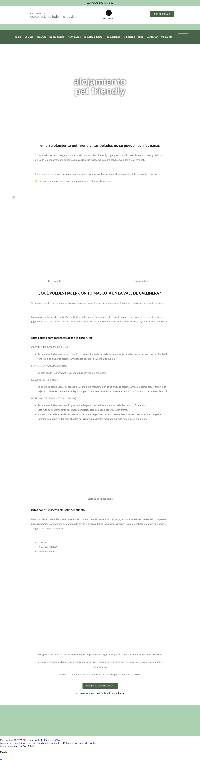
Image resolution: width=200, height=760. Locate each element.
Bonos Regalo (56, 37)
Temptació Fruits (93, 37)
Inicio (18, 37)
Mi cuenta (166, 37)
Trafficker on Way (50, 740)
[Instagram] (5, 737)
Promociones (113, 37)
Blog (140, 37)
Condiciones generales (49, 743)
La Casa (29, 37)
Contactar (152, 37)
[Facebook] (3, 737)
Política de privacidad (75, 743)
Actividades (74, 37)
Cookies (93, 743)
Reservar (41, 37)
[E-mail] (1, 737)
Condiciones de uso (24, 743)
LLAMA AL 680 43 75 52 (100, 3)
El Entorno (129, 37)
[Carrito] (183, 36)
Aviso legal (6, 743)
